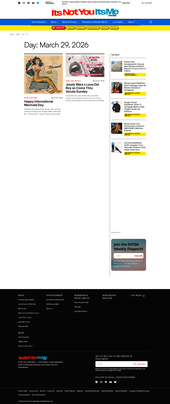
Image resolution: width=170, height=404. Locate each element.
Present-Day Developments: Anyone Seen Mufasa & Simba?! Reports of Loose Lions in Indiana (135, 66)
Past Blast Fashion (80, 311)
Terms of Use (33, 391)
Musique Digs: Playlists (26, 299)
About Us (70, 27)
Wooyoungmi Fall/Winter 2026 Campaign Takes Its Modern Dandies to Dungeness (135, 86)
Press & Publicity (93, 27)
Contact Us (80, 27)
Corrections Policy (24, 395)
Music (21, 295)
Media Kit (104, 27)
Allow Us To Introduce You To (28, 313)
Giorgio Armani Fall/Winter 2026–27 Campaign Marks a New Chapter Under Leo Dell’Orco (134, 107)
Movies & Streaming (50, 2)
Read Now (126, 3)
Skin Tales (77, 307)
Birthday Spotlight (52, 304)
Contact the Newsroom (92, 391)
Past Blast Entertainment (55, 299)
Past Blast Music (24, 322)
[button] (147, 3)
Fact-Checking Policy (39, 395)
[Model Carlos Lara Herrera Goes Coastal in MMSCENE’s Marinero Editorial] (116, 128)
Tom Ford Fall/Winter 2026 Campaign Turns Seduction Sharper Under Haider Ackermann (135, 146)
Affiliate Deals (22, 341)
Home (12, 34)
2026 (18, 34)
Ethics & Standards (121, 391)
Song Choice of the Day (27, 304)
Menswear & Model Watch (132, 93)
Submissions (60, 27)
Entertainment (54, 295)
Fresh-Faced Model (81, 302)
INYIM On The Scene (25, 346)
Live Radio (136, 295)
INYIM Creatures (30, 98)
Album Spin (22, 308)
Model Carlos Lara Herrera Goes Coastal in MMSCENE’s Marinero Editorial (134, 127)
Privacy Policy (22, 391)
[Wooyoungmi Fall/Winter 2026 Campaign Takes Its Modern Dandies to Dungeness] (116, 87)
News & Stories (23, 337)
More (21, 333)
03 (23, 34)
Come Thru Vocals (73, 81)
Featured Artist (23, 326)
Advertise (114, 27)
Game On (49, 308)
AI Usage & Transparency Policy (139, 391)
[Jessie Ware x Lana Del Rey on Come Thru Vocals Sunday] (85, 66)
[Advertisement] (128, 196)
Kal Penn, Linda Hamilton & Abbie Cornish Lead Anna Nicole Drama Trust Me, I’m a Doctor (91, 3)
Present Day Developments (131, 74)
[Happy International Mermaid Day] (43, 74)
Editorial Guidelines (107, 391)
